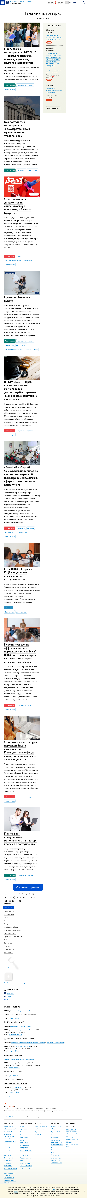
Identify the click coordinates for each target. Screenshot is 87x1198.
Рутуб (9, 997)
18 (28, 897)
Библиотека (55, 1155)
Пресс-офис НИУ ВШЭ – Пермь (15, 1083)
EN (70, 2)
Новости (22, 1117)
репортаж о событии (22, 608)
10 (33, 894)
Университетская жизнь (12, 930)
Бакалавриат (8, 952)
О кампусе (9, 1123)
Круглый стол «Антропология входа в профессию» (54, 90)
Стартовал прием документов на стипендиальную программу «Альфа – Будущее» (17, 206)
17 (24, 897)
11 (37, 894)
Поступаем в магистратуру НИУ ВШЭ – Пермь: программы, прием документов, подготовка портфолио (20, 56)
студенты (20, 256)
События (7, 940)
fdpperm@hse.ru (14, 1067)
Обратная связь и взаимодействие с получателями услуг (26, 1165)
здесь (53, 1189)
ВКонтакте (10, 993)
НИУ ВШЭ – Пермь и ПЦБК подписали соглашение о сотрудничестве (18, 574)
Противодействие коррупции (10, 1143)
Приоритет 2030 (10, 933)
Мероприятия (54, 26)
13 (10, 897)
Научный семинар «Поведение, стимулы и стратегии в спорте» (54, 37)
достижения (21, 797)
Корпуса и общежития (8, 1164)
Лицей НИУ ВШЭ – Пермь (13, 1072)
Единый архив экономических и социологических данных (57, 1143)
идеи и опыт (21, 528)
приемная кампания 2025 (13, 349)
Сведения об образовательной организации (10, 1129)
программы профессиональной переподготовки (28, 1042)
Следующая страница (27, 887)
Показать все (52, 108)
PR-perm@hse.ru (14, 1092)
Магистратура (9, 949)
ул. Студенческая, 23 (23, 1046)
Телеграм (10, 1000)
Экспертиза (8, 921)
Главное (7, 946)
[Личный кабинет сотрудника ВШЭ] (79, 2)
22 (10, 901)
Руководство (8, 1147)
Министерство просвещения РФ (72, 1138)
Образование (9, 914)
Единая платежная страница (10, 1181)
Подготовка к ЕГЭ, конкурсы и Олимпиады (19, 1059)
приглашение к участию (25, 85)
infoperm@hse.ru (15, 1018)
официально (21, 170)
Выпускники (8, 943)
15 (17, 897)
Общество (8, 924)
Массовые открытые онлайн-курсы (72, 1144)
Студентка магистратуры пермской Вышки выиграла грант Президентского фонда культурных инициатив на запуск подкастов (20, 750)
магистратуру (26, 1026)
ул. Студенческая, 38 (23, 1011)
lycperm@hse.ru (14, 1076)
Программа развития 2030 (13, 937)
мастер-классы (10, 532)
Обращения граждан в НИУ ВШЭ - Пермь (9, 1136)
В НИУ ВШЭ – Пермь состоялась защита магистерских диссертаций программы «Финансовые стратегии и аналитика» (20, 390)
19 (31, 897)
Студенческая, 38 (18, 1087)
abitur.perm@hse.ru (15, 1034)
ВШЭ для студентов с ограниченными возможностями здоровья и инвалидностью (10, 1172)
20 (35, 897)
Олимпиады (23, 1132)
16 (20, 897)
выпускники (20, 431)
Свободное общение (11, 927)
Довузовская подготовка (13, 1055)
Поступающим (9, 911)
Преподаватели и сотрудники (10, 1154)
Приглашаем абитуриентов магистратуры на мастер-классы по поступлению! (20, 838)
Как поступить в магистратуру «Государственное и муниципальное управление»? (17, 129)
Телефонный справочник (8, 1159)
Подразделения (9, 1150)
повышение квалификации (55, 1042)
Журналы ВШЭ (55, 1132)
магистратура (10, 89)
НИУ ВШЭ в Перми (10, 1117)
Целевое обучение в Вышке (17, 299)
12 (6, 897)
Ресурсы (55, 1123)
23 (13, 901)
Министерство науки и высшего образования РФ (71, 1131)
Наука (6, 918)
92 (20, 901)
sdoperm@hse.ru (15, 1051)
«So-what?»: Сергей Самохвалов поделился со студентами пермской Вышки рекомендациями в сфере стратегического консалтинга (21, 476)
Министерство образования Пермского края (56, 1160)
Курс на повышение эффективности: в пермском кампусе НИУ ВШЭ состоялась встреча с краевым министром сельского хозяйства (20, 653)
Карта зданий (9, 1096)
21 (6, 901)
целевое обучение (31, 349)
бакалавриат (14, 1026)
